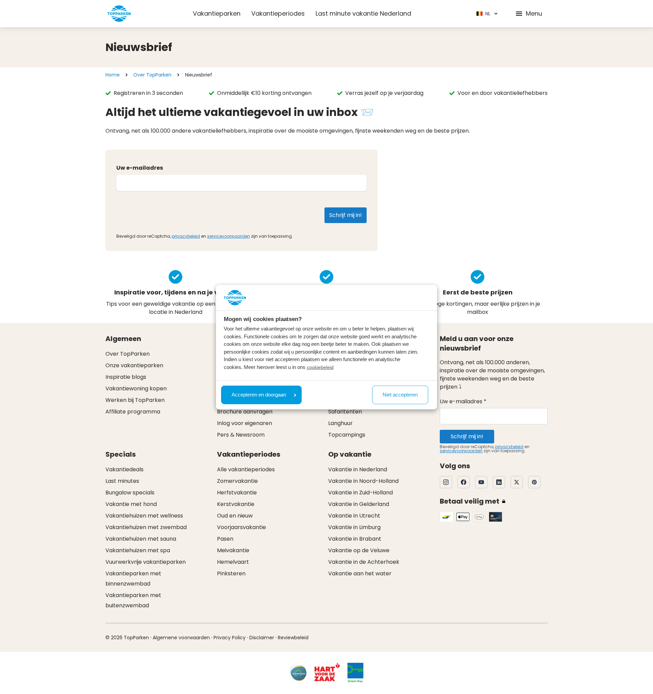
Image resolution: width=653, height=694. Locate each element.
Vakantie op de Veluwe (358, 550)
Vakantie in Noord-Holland (363, 481)
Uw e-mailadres (139, 168)
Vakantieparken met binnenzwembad (133, 579)
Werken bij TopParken (135, 400)
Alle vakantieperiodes (246, 469)
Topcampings (346, 435)
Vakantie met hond (131, 504)
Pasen (225, 539)
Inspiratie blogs (125, 377)
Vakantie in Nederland (357, 469)
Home (112, 74)
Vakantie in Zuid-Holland (360, 492)
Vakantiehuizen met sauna (140, 539)
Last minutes (122, 481)
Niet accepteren (400, 394)
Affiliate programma (132, 412)
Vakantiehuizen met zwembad (146, 527)
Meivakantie (233, 550)
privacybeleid (186, 236)
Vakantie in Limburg (354, 527)
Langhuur (340, 423)
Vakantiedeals (124, 469)
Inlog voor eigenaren (244, 423)
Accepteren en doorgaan (259, 394)
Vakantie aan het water (359, 573)
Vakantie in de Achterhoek (363, 562)
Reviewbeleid (293, 637)
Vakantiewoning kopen (136, 388)
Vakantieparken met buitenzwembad (133, 600)
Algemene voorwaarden (181, 637)
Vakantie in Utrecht (354, 516)
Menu (534, 13)
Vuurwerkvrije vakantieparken (145, 562)
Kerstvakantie (235, 504)
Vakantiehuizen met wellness (144, 516)
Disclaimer (261, 637)
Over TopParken (152, 74)
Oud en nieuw (235, 516)
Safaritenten (345, 412)
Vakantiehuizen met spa (137, 550)
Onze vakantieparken (134, 365)
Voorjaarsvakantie (241, 527)
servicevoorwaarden (228, 236)
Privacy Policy (230, 637)
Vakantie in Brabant (354, 539)
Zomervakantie (237, 481)
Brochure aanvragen (244, 412)
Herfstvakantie (237, 492)
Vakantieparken (216, 13)
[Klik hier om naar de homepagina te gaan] (119, 13)
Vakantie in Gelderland (358, 504)
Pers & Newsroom (241, 435)
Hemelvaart (233, 562)
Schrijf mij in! (467, 436)
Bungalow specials (129, 492)
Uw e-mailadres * (463, 401)
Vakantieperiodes (278, 13)
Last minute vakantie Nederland (363, 13)
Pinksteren (231, 573)
